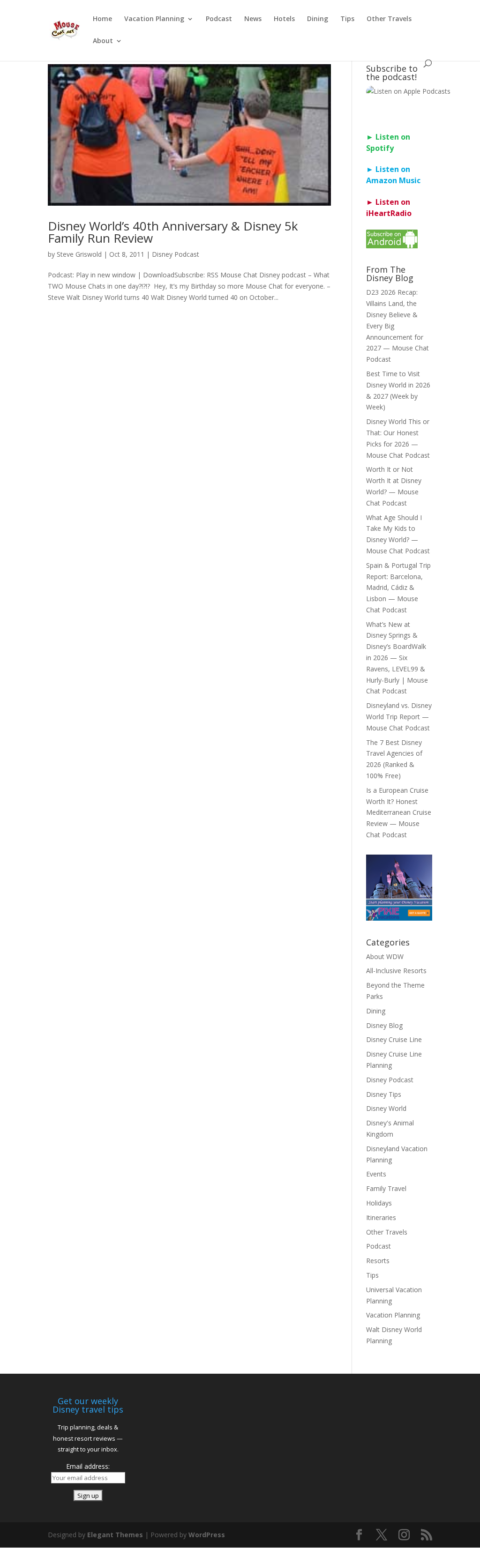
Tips (347, 19)
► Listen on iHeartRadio (389, 207)
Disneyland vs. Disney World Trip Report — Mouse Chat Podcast (399, 716)
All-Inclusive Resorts (396, 970)
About (103, 41)
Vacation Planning (154, 19)
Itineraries (381, 1217)
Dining (317, 19)
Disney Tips (383, 1094)
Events (376, 1173)
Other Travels (389, 19)
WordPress (206, 1534)
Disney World (386, 1108)
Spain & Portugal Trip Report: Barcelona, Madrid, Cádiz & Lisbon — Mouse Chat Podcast (398, 587)
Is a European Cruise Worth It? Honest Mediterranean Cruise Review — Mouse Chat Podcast (398, 812)
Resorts (378, 1260)
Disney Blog (384, 1025)
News (253, 19)
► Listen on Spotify (388, 142)
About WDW (385, 956)
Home (102, 19)
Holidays (379, 1202)
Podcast (219, 19)
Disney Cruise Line (394, 1039)
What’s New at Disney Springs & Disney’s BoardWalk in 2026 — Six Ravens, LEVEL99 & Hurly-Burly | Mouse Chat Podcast (397, 658)
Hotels (284, 19)
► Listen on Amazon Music (393, 175)
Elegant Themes (115, 1534)
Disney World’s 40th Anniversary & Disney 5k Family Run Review (173, 231)
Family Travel (386, 1188)
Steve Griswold (79, 254)
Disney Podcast (175, 254)
